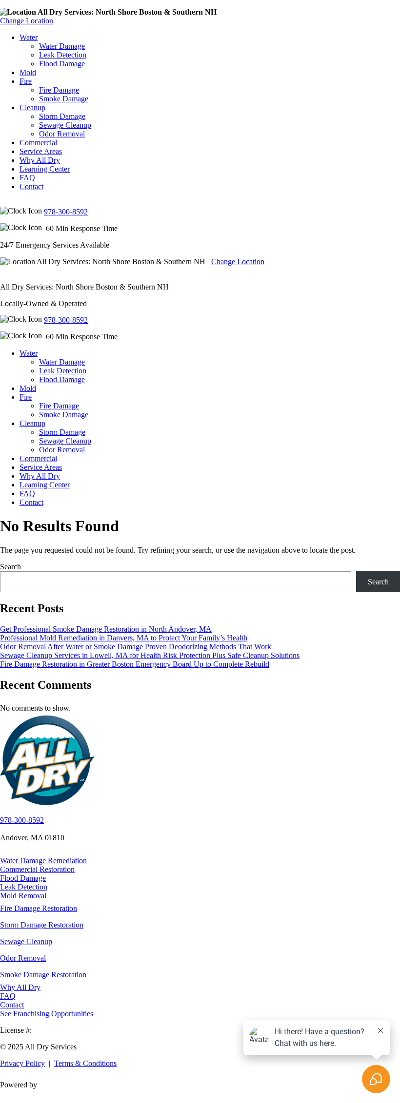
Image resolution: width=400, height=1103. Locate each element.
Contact (31, 186)
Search (10, 566)
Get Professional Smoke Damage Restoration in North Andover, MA (106, 629)
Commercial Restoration (37, 869)
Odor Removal (62, 134)
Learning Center (45, 169)
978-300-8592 (66, 212)
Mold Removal (23, 895)
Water (29, 37)
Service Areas (41, 151)
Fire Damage (59, 90)
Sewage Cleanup (65, 125)
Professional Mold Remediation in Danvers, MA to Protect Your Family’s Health (123, 638)
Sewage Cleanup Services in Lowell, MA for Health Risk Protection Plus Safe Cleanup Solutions (150, 655)
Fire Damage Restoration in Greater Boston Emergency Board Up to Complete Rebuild (134, 664)
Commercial (38, 142)
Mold (28, 72)
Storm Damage (62, 116)
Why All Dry (40, 160)
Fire (26, 81)
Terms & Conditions (85, 1063)
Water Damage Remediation (43, 860)
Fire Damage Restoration (38, 908)
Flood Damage (62, 63)
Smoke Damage (63, 99)
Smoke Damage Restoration (43, 974)
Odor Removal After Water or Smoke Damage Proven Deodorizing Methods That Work (135, 646)
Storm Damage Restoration (41, 925)
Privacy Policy (22, 1063)
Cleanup (32, 107)
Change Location (26, 21)
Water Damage (62, 46)
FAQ (27, 178)
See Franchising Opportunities (46, 1013)
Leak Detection (62, 55)
